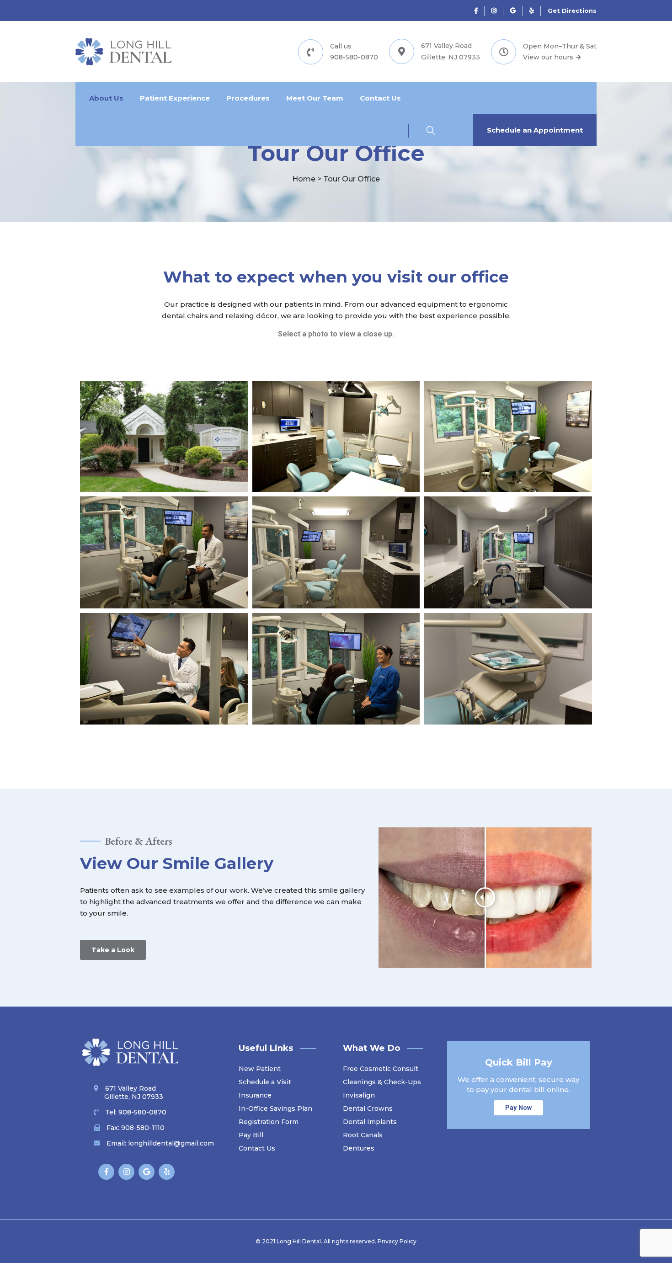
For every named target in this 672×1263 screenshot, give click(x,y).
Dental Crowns (368, 1108)
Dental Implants (370, 1122)
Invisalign (359, 1095)
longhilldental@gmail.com (171, 1143)
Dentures (358, 1148)
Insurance (255, 1095)
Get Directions (572, 10)
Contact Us (380, 98)
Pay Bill (251, 1135)
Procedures (248, 98)
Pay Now (518, 1108)
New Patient (260, 1069)
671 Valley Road (133, 1092)
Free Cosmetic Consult (380, 1069)
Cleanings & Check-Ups (382, 1082)
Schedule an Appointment (535, 130)
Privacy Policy (397, 1241)
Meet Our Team (314, 98)
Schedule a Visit (265, 1082)
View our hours (549, 57)
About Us (106, 98)
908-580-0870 (354, 57)
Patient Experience (175, 98)
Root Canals (363, 1135)
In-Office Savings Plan (275, 1108)
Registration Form (269, 1122)
